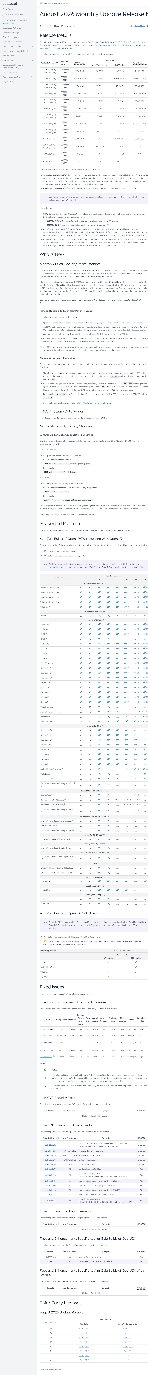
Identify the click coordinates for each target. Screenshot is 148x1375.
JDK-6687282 (50, 1145)
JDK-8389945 (51, 1200)
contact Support (58, 567)
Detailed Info (8, 60)
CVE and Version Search (13, 46)
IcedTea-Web (8, 56)
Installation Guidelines (12, 42)
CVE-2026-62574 (46, 1057)
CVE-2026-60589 (46, 1050)
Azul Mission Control (11, 77)
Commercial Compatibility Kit (15, 51)
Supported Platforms (12, 28)
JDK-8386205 (51, 1160)
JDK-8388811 (50, 1185)
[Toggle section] (32, 41)
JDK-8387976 (50, 1175)
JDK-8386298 (51, 1164)
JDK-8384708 (51, 1155)
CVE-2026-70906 (46, 1029)
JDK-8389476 (50, 1190)
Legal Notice (8, 81)
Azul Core (8, 9)
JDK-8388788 (51, 1181)
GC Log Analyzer (10, 72)
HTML (81, 1328)
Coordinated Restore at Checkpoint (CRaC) (13, 66)
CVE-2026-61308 (46, 1035)
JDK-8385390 (51, 1169)
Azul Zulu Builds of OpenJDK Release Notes (15, 21)
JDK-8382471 (50, 1151)
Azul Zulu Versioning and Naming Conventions (95, 403)
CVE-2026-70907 (46, 1043)
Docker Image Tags (11, 32)
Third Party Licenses (11, 37)
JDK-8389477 (50, 1194)
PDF (87, 1328)
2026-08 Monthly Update (14, 14)
